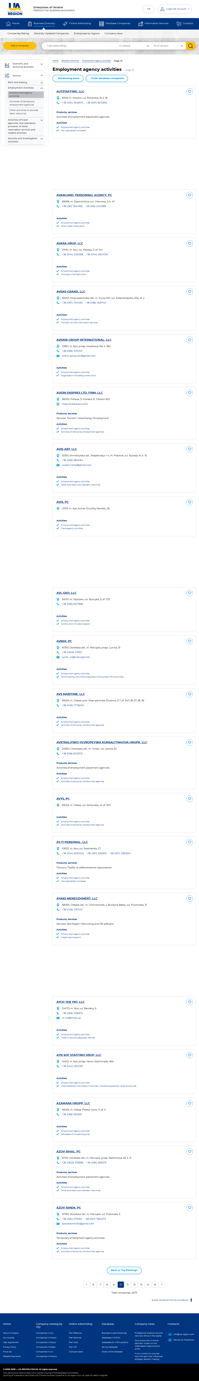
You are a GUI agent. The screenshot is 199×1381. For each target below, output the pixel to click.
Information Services (156, 23)
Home (15, 23)
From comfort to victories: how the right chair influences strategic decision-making (149, 1356)
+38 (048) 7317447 (72, 909)
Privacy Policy (9, 1347)
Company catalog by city (49, 1325)
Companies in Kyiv (44, 1333)
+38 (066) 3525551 (72, 1114)
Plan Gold (73, 1342)
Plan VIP (73, 1347)
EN (148, 9)
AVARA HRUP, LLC (69, 243)
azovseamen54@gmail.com (78, 1224)
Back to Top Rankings (124, 1270)
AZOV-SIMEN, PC (68, 1208)
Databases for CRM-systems (115, 1342)
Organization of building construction (78, 375)
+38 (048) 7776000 (73, 705)
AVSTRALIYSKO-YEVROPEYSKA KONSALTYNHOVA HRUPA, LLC (101, 742)
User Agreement (11, 1342)
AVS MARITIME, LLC (70, 694)
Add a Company (20, 46)
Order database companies (107, 78)
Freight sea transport (71, 937)
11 (127, 1285)
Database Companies (117, 23)
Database (108, 1324)
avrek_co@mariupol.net (76, 657)
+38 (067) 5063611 (96, 853)
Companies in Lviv (44, 1352)
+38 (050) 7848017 (72, 103)
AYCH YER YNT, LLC (70, 1002)
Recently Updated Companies (51, 33)
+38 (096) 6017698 (72, 604)
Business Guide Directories (114, 1333)
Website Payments (12, 1356)
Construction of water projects (75, 624)
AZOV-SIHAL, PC (68, 1151)
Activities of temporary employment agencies (22, 103)
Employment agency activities (96, 61)
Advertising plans (68, 78)
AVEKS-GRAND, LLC (70, 291)
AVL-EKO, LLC (66, 593)
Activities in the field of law (73, 274)
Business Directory (44, 23)
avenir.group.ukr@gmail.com (79, 356)
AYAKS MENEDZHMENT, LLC (76, 898)
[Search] (191, 46)
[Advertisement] (124, 164)
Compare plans (76, 1352)
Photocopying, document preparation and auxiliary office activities (92, 677)
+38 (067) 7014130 (72, 303)
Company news (113, 33)
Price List (7, 1352)
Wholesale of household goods (75, 1134)
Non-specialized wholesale (73, 131)
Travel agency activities (72, 528)
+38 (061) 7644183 (72, 206)
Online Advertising (80, 23)
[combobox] (169, 46)
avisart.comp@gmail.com (76, 465)
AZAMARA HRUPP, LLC (73, 1103)
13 (141, 1285)
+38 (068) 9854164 (72, 460)
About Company (11, 1333)
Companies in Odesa (45, 1347)
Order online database (112, 1352)
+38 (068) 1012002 (72, 351)
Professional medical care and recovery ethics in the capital (149, 1334)
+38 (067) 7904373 (95, 1219)
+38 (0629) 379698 (72, 1163)
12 (134, 1285)
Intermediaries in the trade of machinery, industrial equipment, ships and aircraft (98, 1086)
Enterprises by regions (87, 33)
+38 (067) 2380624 (120, 853)
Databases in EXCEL (111, 1338)
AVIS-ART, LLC (66, 449)
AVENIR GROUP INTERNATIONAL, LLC (83, 340)
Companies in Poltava (46, 1356)
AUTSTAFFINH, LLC (70, 91)
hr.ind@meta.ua (71, 1018)
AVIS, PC (62, 502)
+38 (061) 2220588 (95, 206)
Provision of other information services (79, 323)
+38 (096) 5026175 (72, 754)
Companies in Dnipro (46, 1342)
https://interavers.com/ (75, 404)
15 (155, 1285)
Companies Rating (18, 33)
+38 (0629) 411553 (72, 652)
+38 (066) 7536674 (72, 1013)
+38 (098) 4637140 (95, 303)
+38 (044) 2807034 (97, 254)
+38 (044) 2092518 (72, 254)
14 (148, 1285)
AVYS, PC (63, 799)
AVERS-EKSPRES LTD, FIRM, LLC (79, 393)
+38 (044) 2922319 (72, 1066)
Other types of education (72, 226)
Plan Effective (75, 1333)
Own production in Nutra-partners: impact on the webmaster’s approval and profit (147, 1345)
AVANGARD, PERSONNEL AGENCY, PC (84, 195)
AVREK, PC (64, 641)
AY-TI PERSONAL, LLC (72, 842)
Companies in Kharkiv (46, 1338)
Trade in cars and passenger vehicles (78, 1038)
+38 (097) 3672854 (96, 103)
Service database (110, 1347)
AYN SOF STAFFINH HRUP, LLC (78, 1055)
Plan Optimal (75, 1338)
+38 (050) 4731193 (72, 1219)
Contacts (188, 23)
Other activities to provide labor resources (23, 112)
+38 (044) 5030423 (72, 853)
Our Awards (8, 1338)
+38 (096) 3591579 (96, 1163)
